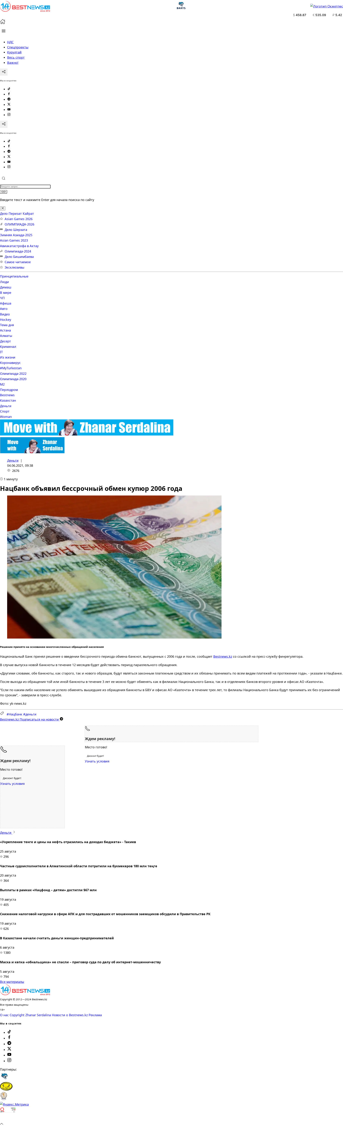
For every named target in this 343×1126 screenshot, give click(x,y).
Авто (4, 308)
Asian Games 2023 (14, 240)
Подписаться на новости (30, 719)
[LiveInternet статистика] (8, 1118)
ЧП (2, 298)
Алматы (6, 335)
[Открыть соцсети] (4, 72)
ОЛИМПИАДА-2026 (19, 224)
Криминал (8, 346)
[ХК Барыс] (4, 1079)
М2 (2, 384)
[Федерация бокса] (3, 1099)
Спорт (4, 411)
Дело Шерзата (16, 229)
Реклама (95, 1015)
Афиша (5, 303)
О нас (4, 1015)
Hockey (5, 319)
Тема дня (7, 325)
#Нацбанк (14, 714)
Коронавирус (10, 362)
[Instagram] (9, 114)
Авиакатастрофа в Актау (19, 246)
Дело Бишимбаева (19, 256)
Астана (5, 330)
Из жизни (7, 357)
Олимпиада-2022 (13, 373)
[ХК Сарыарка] (6, 1089)
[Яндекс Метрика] (14, 1104)
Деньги (5, 406)
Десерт (5, 341)
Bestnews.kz (222, 656)
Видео (5, 314)
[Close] (2, 208)
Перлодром (9, 389)
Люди (4, 282)
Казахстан (8, 400)
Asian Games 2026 (19, 219)
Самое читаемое (18, 262)
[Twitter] (9, 104)
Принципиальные (14, 276)
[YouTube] (9, 109)
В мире (5, 292)
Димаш (5, 287)
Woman (6, 416)
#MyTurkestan (11, 368)
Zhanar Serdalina (38, 1015)
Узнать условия (97, 761)
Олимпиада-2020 (13, 379)
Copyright (17, 1015)
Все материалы (12, 982)
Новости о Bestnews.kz (70, 1015)
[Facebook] (9, 94)
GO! (3, 191)
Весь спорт (16, 57)
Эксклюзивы (14, 267)
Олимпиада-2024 (18, 251)
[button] (3, 31)
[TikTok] (9, 89)
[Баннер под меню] (86, 434)
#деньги (29, 714)
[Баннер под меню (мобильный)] (32, 452)
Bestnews (7, 395)
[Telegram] (9, 99)
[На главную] (2, 23)
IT (1, 352)
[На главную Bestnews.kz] (25, 994)
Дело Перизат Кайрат (17, 213)
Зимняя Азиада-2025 (16, 235)
